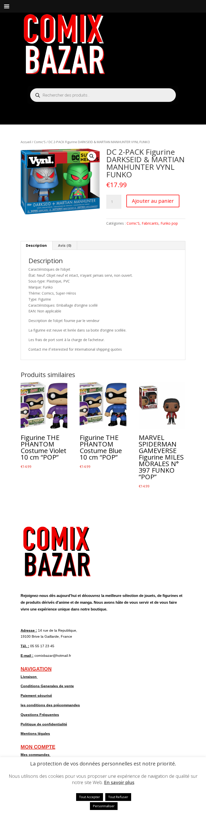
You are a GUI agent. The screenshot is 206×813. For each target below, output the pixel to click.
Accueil (26, 142)
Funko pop (169, 223)
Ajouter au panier (153, 200)
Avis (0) (64, 245)
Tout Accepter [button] (89, 797)
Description (36, 245)
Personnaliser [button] (104, 806)
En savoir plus (119, 782)
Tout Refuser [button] (118, 797)
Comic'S (40, 142)
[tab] (36, 245)
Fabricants (150, 223)
